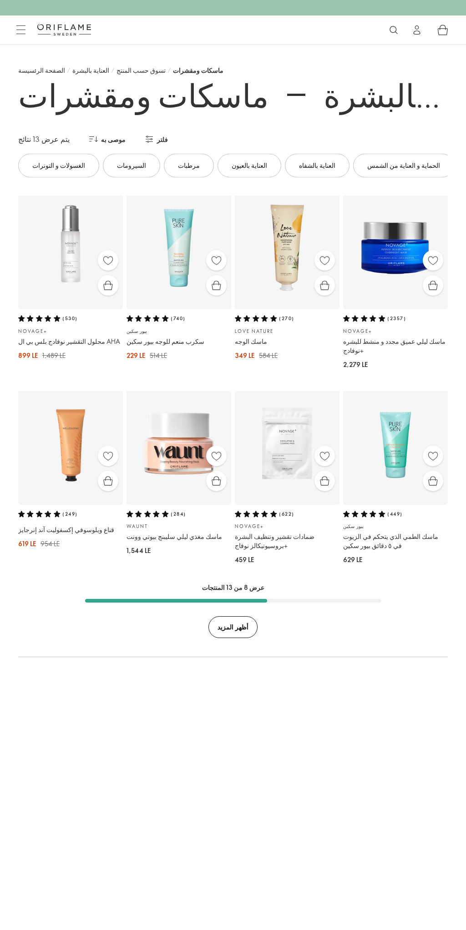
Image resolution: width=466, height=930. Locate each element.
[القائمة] (21, 30)
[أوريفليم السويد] (64, 29)
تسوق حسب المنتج (141, 70)
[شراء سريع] (108, 285)
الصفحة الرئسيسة (41, 70)
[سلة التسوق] (442, 30)
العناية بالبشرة (90, 70)
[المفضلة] (108, 260)
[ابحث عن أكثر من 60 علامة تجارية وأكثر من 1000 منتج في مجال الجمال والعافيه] (393, 30)
